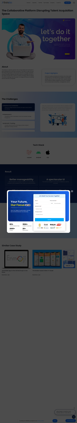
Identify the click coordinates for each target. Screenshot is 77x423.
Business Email (38, 206)
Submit (49, 219)
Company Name (38, 211)
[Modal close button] (72, 191)
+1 (51, 203)
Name (36, 200)
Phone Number (53, 200)
